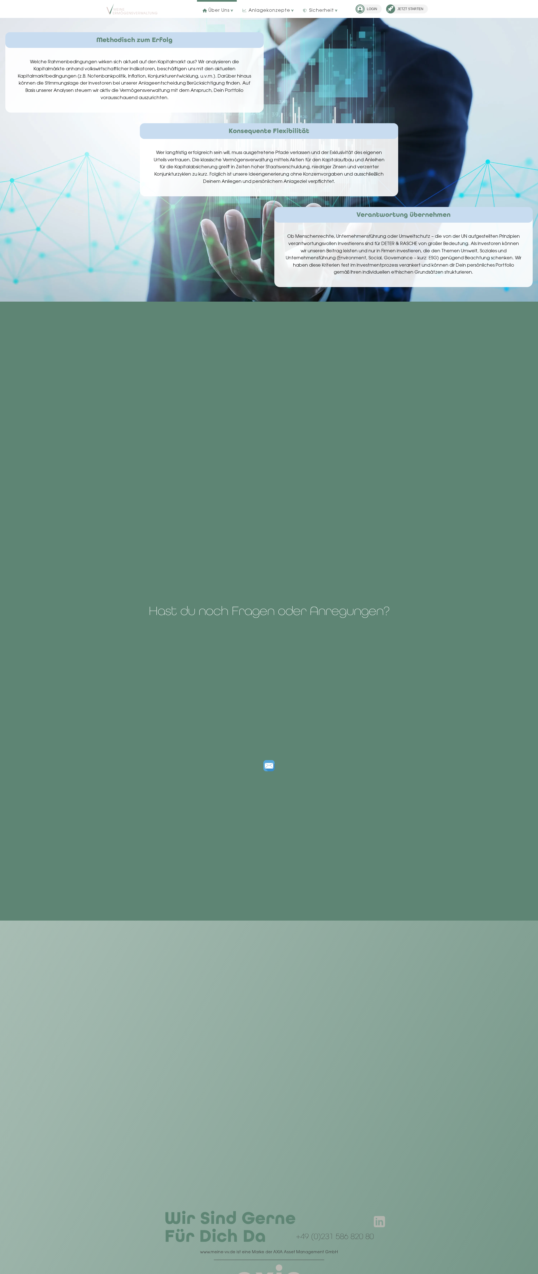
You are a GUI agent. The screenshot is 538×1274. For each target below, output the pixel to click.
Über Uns (218, 10)
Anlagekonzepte (269, 10)
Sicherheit (321, 10)
